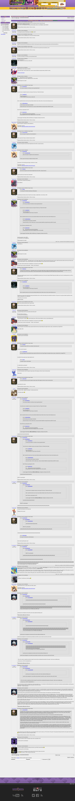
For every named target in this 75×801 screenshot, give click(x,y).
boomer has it (14, 76)
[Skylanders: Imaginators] (61, 8)
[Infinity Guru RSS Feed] (41, 795)
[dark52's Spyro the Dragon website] (23, 2)
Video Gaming (26, 16)
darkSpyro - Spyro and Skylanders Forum (17, 16)
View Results (3, 34)
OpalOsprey (14, 259)
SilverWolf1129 (14, 34)
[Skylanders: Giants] (51, 8)
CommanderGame (14, 575)
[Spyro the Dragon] (13, 8)
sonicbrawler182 (14, 593)
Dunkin (14, 388)
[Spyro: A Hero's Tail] (35, 8)
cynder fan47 (14, 369)
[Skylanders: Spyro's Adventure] (48, 8)
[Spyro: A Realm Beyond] (64, 8)
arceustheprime (14, 397)
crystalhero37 (14, 58)
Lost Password (54, 2)
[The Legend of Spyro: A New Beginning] (40, 8)
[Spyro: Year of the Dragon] (18, 8)
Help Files (3, 21)
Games (24, 5)
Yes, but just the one (6, 30)
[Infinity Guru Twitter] (33, 795)
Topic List (68, 17)
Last (18, 17)
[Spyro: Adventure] (29, 8)
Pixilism (23, 189)
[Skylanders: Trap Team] (56, 8)
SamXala (14, 737)
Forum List (3, 17)
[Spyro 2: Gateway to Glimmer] (16, 8)
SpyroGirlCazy (14, 30)
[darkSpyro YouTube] (16, 795)
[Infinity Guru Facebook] (37, 795)
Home (12, 5)
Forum (35, 5)
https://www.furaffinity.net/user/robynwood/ (28, 126)
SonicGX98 (14, 746)
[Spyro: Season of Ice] (21, 8)
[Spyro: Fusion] (32, 8)
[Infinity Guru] (37, 789)
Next (16, 17)
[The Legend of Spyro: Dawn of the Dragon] (45, 8)
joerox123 (14, 310)
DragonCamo (14, 179)
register (18, 757)
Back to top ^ (72, 783)
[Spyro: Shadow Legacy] (37, 8)
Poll (5, 22)
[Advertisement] (37, 12)
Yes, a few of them (6, 28)
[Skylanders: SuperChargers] (59, 8)
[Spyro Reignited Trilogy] (10, 8)
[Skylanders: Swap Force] (53, 8)
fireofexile (14, 142)
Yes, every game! (5, 26)
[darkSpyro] (18, 789)
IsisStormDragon (14, 67)
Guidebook (29, 5)
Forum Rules (3, 20)
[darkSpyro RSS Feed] (22, 795)
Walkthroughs (18, 5)
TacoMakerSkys (14, 325)
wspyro (14, 334)
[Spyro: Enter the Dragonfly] (27, 8)
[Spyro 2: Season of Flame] (24, 8)
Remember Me (42, 5)
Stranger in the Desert (20, 72)
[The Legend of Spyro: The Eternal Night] (43, 8)
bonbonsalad (14, 507)
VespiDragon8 (14, 566)
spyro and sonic (14, 122)
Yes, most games (5, 27)
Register (44, 2)
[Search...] (64, 1)
